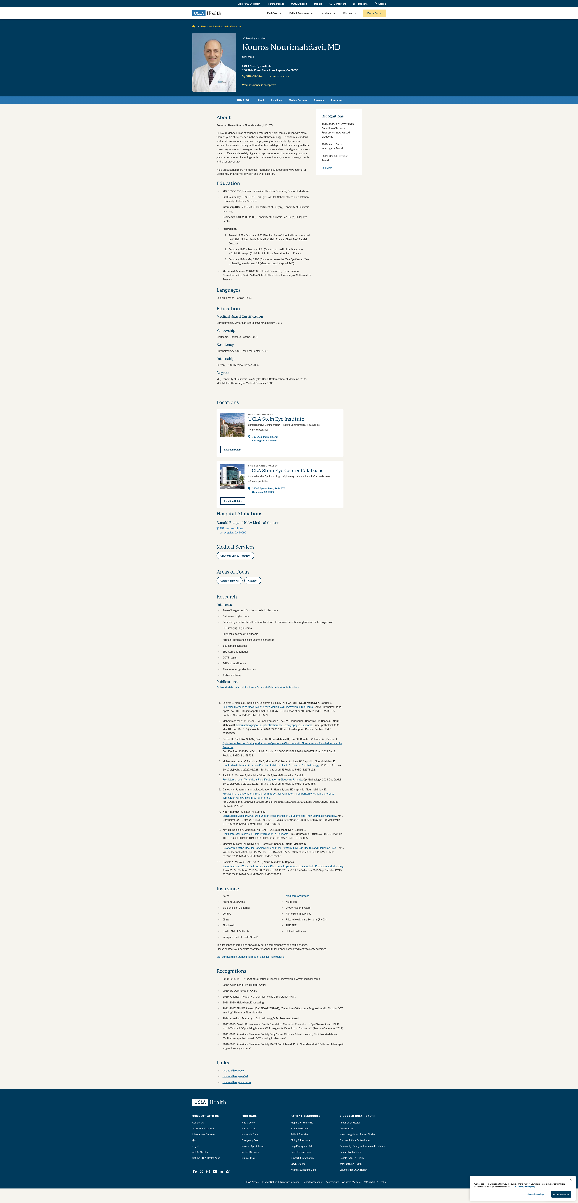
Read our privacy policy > (526, 1186)
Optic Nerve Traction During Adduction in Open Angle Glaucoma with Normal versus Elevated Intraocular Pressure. (282, 745)
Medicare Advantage (297, 895)
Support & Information (302, 1157)
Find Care (272, 13)
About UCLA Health (350, 1122)
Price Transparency (301, 1151)
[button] (249, 3)
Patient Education (300, 1134)
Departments (346, 1128)
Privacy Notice (269, 1181)
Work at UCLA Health (351, 1163)
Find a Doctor (374, 13)
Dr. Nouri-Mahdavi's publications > (236, 687)
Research (319, 100)
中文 (194, 1140)
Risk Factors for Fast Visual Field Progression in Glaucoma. (256, 834)
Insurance (336, 100)
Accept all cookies (561, 1194)
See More (327, 167)
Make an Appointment (252, 1146)
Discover (348, 13)
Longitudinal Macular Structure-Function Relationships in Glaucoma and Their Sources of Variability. (280, 815)
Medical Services (298, 100)
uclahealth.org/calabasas (237, 1082)
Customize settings (536, 1194)
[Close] (570, 1179)
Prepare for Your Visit (302, 1122)
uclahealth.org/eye (233, 1070)
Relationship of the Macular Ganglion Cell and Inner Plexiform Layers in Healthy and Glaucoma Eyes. (280, 848)
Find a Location (249, 1128)
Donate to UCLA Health (352, 1157)
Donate (318, 3)
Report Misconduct (312, 1181)
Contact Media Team (350, 1151)
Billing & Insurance (300, 1140)
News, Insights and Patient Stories (357, 1134)
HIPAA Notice (251, 1181)
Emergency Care (249, 1140)
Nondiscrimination (290, 1181)
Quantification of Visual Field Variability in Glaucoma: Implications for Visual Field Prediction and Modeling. (283, 866)
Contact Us (340, 3)
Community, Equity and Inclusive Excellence (362, 1146)
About (260, 100)
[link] (194, 1171)
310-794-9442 (254, 76)
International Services (203, 1134)
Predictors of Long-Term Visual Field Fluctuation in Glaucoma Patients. (263, 779)
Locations (326, 13)
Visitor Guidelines (300, 1128)
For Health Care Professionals (355, 1140)
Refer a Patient (276, 3)
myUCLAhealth (299, 3)
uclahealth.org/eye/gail (235, 1076)
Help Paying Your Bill (301, 1146)
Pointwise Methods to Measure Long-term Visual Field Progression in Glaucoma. (268, 707)
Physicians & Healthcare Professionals (221, 26)
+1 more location (279, 76)
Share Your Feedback (203, 1128)
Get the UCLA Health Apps (206, 1157)
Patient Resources (299, 13)
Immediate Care (249, 1134)
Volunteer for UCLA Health (353, 1169)
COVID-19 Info (298, 1163)
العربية (195, 1146)
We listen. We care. (351, 1181)
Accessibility (332, 1181)
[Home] (193, 26)
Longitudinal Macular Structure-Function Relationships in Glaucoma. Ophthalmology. (271, 765)
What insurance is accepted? (259, 85)
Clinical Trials (248, 1157)
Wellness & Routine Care (303, 1169)
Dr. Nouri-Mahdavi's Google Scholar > (278, 687)
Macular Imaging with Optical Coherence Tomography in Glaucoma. (274, 725)
